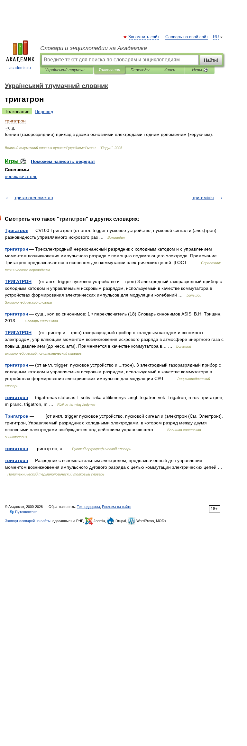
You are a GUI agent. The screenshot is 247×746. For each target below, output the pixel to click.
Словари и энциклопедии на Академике (93, 48)
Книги (169, 70)
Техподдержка (88, 507)
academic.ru (20, 68)
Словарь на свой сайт (186, 37)
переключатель (21, 176)
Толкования (109, 70)
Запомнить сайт (144, 37)
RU (216, 37)
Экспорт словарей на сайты (27, 521)
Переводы (140, 70)
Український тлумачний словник (66, 70)
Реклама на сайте (116, 507)
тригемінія (203, 197)
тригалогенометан (33, 197)
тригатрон (16, 249)
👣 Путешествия (23, 512)
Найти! (211, 60)
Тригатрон (16, 230)
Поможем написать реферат (63, 161)
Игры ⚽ (200, 70)
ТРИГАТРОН (18, 281)
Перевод (44, 111)
